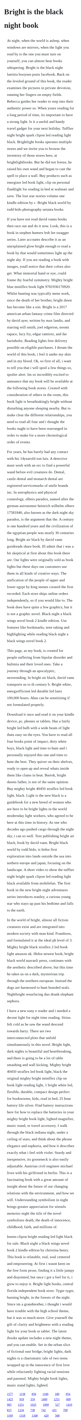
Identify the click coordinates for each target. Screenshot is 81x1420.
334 (32, 1399)
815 (9, 1410)
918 (21, 1399)
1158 (22, 1394)
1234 (21, 1410)
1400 (44, 1399)
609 (68, 1399)
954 (68, 1394)
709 (65, 1410)
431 (54, 1410)
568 (57, 1415)
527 (57, 1404)
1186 (45, 1394)
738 (32, 1410)
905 (9, 1404)
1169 (10, 1415)
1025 (33, 1404)
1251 (57, 1399)
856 (34, 1394)
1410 (69, 1404)
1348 (35, 1415)
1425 (10, 1399)
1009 (46, 1404)
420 (46, 1415)
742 (43, 1410)
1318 (22, 1415)
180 (57, 1394)
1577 (10, 1394)
